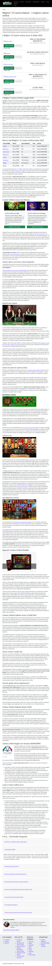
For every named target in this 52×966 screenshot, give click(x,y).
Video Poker (32, 954)
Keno (30, 948)
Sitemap (7, 943)
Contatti (7, 941)
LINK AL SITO (9, 46)
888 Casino (6, 149)
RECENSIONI (36, 2)
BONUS (43, 2)
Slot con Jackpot (21, 946)
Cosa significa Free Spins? (11, 905)
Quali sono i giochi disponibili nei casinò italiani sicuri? (18, 889)
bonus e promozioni (40, 234)
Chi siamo (7, 939)
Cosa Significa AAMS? (9, 849)
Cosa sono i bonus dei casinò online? (13, 897)
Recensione (18, 45)
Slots (30, 953)
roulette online (44, 409)
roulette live (30, 483)
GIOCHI (21, 2)
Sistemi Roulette (45, 943)
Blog (48, 2)
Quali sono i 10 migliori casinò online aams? (15, 842)
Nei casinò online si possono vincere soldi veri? (16, 881)
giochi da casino (6, 329)
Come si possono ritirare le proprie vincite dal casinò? (18, 912)
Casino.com (6, 152)
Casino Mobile (20, 951)
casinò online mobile (23, 591)
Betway (5, 146)
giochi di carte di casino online (36, 370)
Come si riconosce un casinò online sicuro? (15, 874)
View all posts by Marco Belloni (11, 930)
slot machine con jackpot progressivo (22, 522)
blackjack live (23, 483)
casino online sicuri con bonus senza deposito (15, 270)
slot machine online (9, 529)
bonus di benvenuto (14, 254)
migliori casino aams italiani (18, 170)
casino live (26, 111)
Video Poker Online (16, 344)
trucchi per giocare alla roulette (31, 427)
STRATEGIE (28, 2)
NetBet (4, 163)
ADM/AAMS (33, 749)
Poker (30, 950)
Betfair (4, 165)
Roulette (31, 951)
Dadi (30, 946)
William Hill (6, 154)
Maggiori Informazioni (14, 227)
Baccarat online (6, 344)
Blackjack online (45, 343)
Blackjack (31, 945)
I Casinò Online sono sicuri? (11, 866)
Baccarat (31, 941)
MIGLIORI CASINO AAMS (16, 3)
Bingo (30, 943)
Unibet (4, 157)
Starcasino (5, 160)
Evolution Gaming (22, 486)
